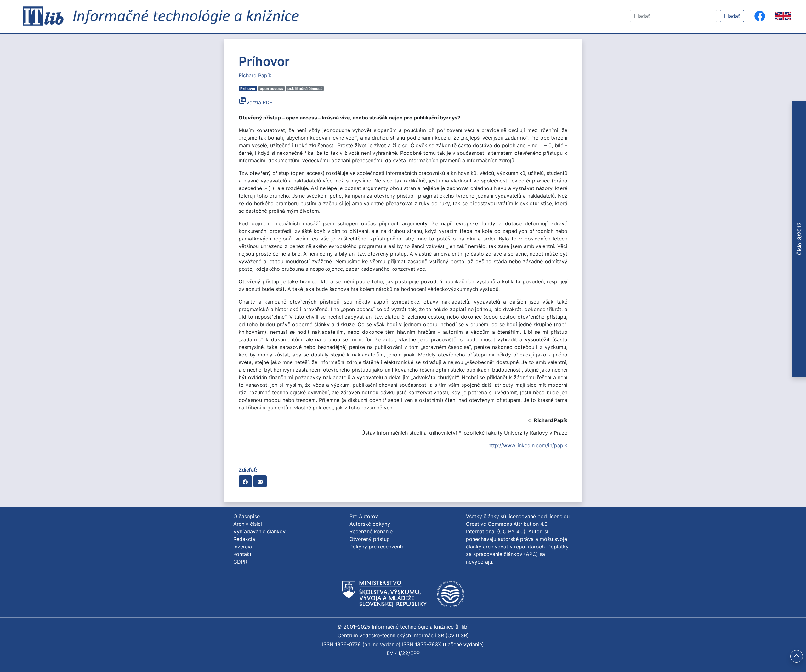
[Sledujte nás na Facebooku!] (759, 16)
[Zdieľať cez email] (260, 481)
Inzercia (242, 546)
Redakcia (244, 539)
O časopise (246, 516)
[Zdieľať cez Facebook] (245, 481)
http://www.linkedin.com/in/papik (527, 445)
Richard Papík (255, 75)
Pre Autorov (363, 516)
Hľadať (732, 16)
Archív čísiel (247, 524)
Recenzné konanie (371, 531)
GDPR (240, 562)
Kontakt (242, 554)
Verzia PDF (255, 102)
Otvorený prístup (369, 539)
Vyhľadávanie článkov (259, 531)
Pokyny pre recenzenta (377, 546)
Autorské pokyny (369, 524)
